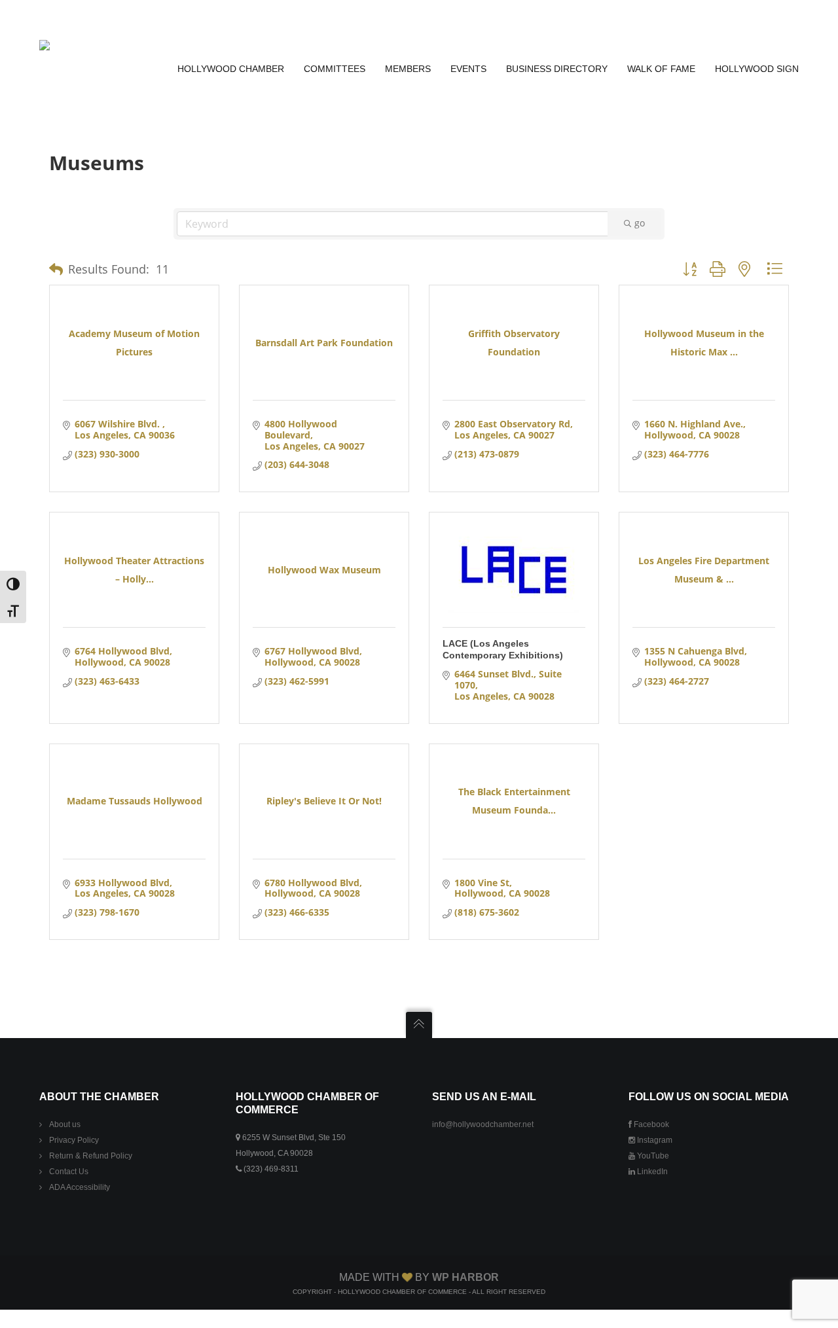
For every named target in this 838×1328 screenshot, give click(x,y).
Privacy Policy (74, 1140)
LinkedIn (651, 1171)
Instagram (653, 1140)
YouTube (652, 1155)
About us (65, 1124)
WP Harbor (465, 1277)
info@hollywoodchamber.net (483, 1124)
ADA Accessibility (79, 1187)
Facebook (650, 1124)
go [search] (639, 223)
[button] (56, 269)
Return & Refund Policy (90, 1155)
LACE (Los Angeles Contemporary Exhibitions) (503, 649)
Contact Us (68, 1171)
